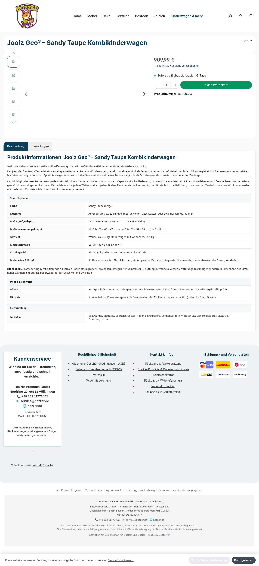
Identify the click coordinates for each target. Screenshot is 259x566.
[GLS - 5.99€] (206, 374)
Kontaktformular (42, 465)
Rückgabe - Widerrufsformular (163, 380)
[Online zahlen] (206, 365)
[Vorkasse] (223, 374)
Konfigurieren (243, 560)
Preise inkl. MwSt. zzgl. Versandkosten (176, 65)
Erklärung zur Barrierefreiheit (163, 392)
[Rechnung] (240, 374)
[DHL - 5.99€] (223, 365)
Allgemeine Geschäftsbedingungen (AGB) (98, 363)
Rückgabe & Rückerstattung (163, 363)
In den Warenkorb (216, 85)
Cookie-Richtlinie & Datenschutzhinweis (163, 369)
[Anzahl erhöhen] (175, 85)
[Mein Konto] (240, 16)
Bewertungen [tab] (40, 146)
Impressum (99, 375)
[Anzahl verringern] (157, 85)
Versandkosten (119, 490)
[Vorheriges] (26, 94)
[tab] (16, 146)
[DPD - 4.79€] (240, 365)
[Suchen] (230, 16)
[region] (77, 94)
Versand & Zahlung (163, 386)
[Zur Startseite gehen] (27, 16)
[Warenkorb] (251, 16)
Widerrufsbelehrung (98, 380)
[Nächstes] (144, 94)
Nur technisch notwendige (209, 560)
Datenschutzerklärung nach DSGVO (99, 369)
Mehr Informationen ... (121, 560)
